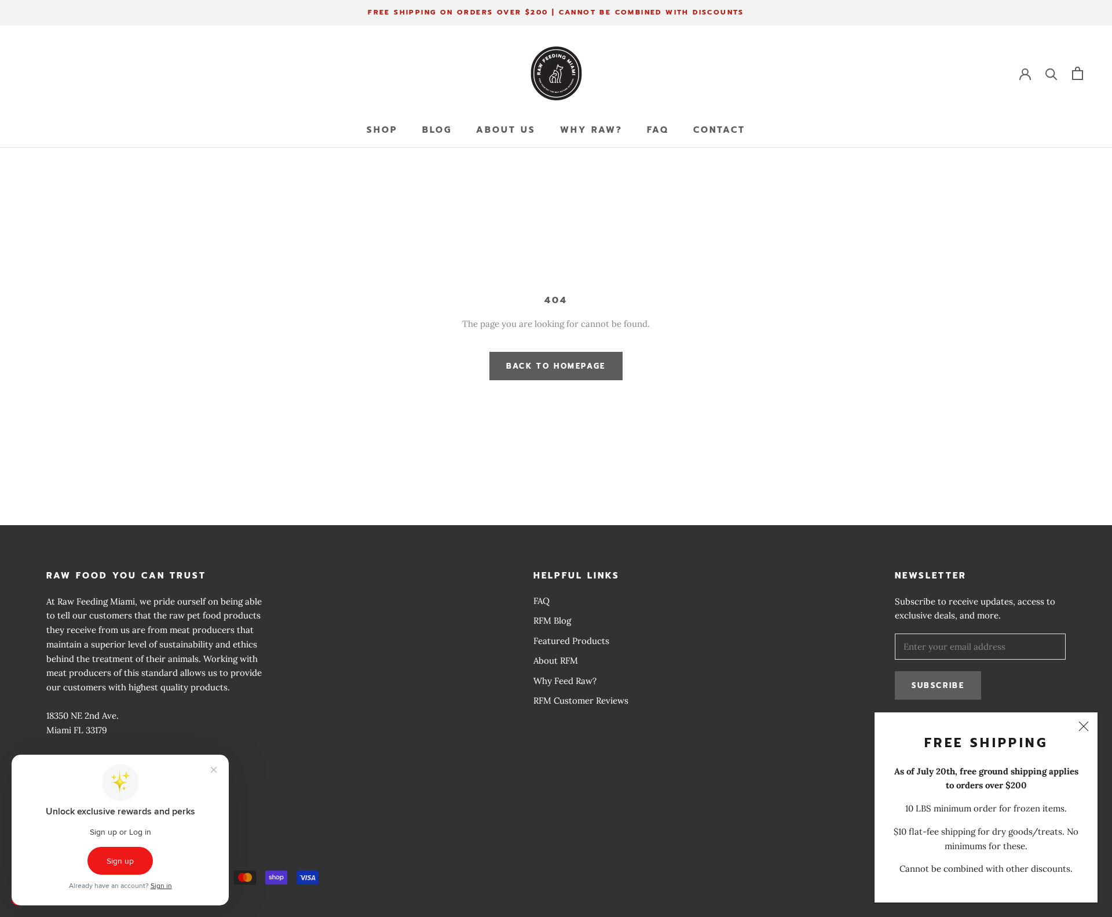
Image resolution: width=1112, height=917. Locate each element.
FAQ (658, 129)
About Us (506, 129)
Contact (719, 129)
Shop (382, 129)
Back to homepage (556, 366)
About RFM (555, 660)
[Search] (1051, 73)
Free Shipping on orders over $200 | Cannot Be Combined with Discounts (556, 12)
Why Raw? (591, 129)
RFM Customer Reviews (580, 700)
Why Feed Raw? (565, 680)
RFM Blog (552, 620)
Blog (437, 129)
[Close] (1083, 726)
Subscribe (938, 685)
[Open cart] (1077, 73)
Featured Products (571, 640)
